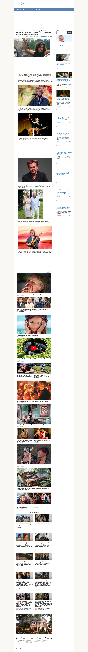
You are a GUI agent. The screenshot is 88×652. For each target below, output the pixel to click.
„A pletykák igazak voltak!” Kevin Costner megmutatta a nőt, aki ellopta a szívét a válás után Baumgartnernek (64, 153)
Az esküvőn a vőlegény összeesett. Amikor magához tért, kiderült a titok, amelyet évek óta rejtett (63, 99)
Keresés (57, 30)
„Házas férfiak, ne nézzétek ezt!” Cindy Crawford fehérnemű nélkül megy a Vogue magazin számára (63, 191)
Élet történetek (38, 9)
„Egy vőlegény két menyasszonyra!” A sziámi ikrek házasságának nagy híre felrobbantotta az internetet (63, 80)
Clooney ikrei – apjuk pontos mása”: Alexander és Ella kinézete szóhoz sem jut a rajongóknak (63, 44)
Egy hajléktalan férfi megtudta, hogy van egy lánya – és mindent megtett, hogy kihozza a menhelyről (63, 63)
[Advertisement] (44, 20)
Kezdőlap (19, 9)
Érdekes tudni (31, 9)
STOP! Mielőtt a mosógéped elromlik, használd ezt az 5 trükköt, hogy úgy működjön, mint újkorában (63, 208)
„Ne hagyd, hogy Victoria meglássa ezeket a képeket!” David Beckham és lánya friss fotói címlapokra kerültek (63, 134)
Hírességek (25, 9)
